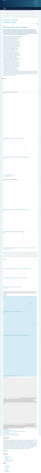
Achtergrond (3, 6)
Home (2, 3)
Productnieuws (4, 5)
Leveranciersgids (4, 11)
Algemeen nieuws (4, 8)
